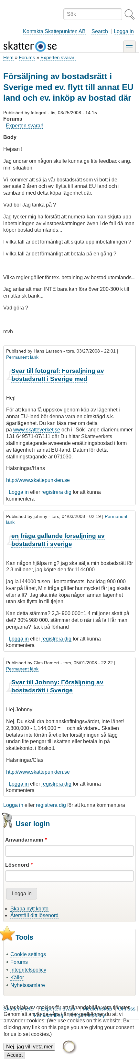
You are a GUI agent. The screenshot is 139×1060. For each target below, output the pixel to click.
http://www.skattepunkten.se (38, 480)
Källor (17, 977)
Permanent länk (22, 357)
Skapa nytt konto (29, 908)
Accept (15, 1055)
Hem (8, 57)
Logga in (124, 31)
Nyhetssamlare (27, 985)
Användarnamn (24, 840)
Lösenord (17, 865)
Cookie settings (28, 954)
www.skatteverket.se (36, 429)
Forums (27, 57)
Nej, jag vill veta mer (29, 1046)
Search (99, 31)
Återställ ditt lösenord (34, 915)
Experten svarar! (58, 57)
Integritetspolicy (28, 969)
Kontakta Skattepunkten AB (54, 31)
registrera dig (56, 492)
